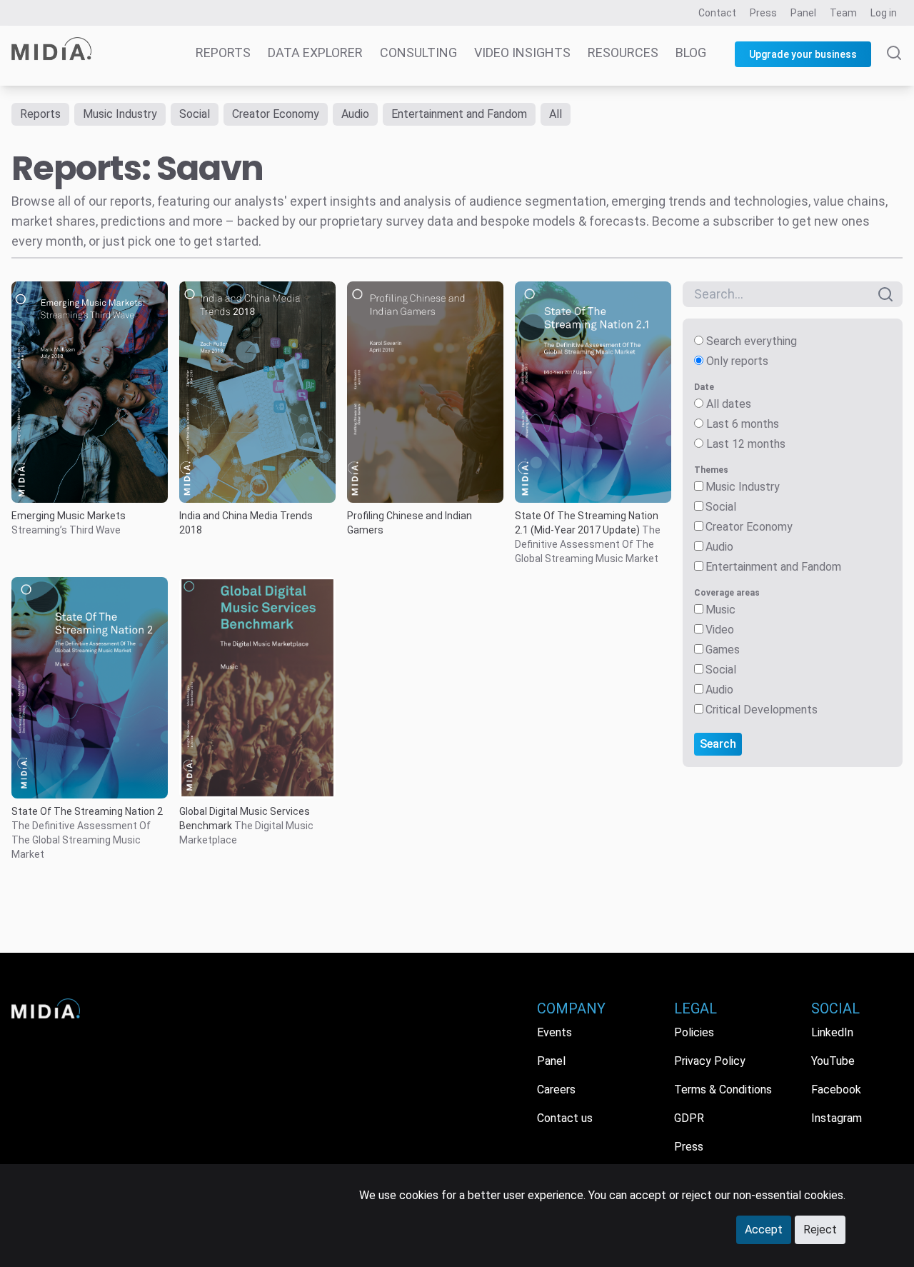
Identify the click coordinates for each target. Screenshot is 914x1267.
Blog (691, 52)
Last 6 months (742, 424)
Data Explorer (315, 52)
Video (719, 629)
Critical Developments (761, 709)
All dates (728, 404)
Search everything (751, 341)
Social (194, 114)
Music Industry (120, 114)
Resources (623, 52)
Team (843, 13)
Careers (556, 1089)
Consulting (418, 52)
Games (722, 649)
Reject (820, 1229)
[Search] (894, 65)
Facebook (836, 1089)
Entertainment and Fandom (459, 114)
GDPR (689, 1118)
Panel (803, 13)
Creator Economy (275, 114)
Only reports (737, 361)
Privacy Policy (709, 1061)
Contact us (565, 1118)
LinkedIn (832, 1032)
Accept (764, 1229)
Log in (883, 13)
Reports (223, 52)
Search (718, 744)
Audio (355, 114)
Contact (717, 13)
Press (763, 13)
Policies (694, 1032)
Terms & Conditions (723, 1089)
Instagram (836, 1118)
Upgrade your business (803, 54)
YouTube (833, 1061)
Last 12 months (745, 444)
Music (720, 609)
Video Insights (522, 52)
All (555, 114)
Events (554, 1032)
